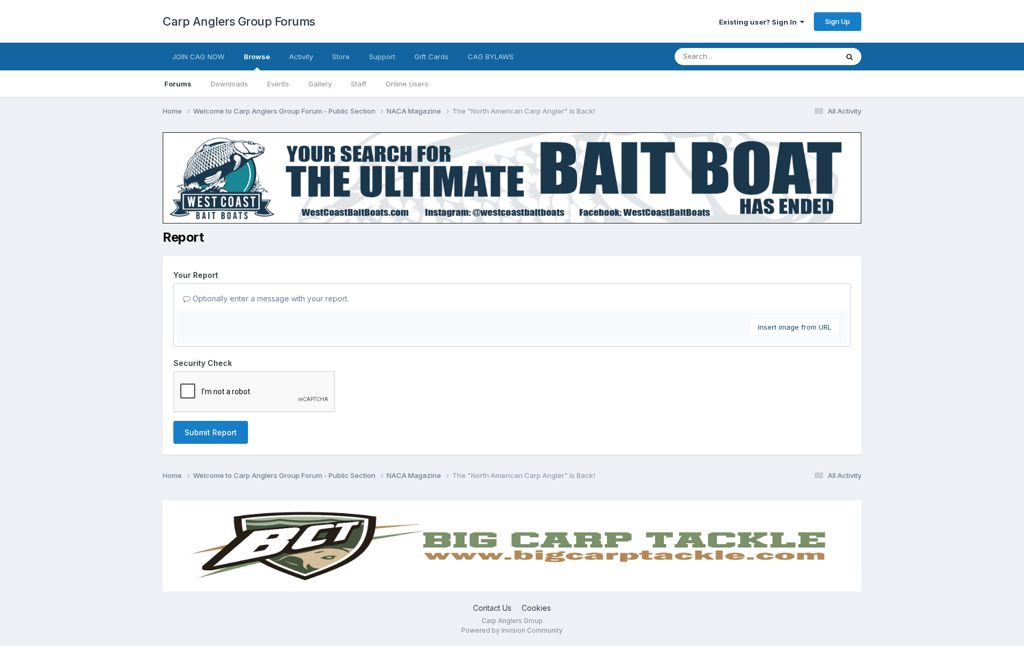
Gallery (320, 83)
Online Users (407, 83)
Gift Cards (431, 56)
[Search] (849, 56)
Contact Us (492, 607)
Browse (257, 56)
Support (382, 56)
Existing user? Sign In (759, 22)
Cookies (536, 607)
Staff (358, 83)
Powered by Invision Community (512, 630)
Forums (177, 83)
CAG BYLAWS (491, 56)
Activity (301, 56)
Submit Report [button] (211, 432)
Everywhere (804, 56)
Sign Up (837, 21)
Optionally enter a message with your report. (269, 298)
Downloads (229, 83)
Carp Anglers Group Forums (239, 21)
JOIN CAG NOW (198, 56)
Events (278, 83)
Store (341, 56)
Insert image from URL (794, 327)
